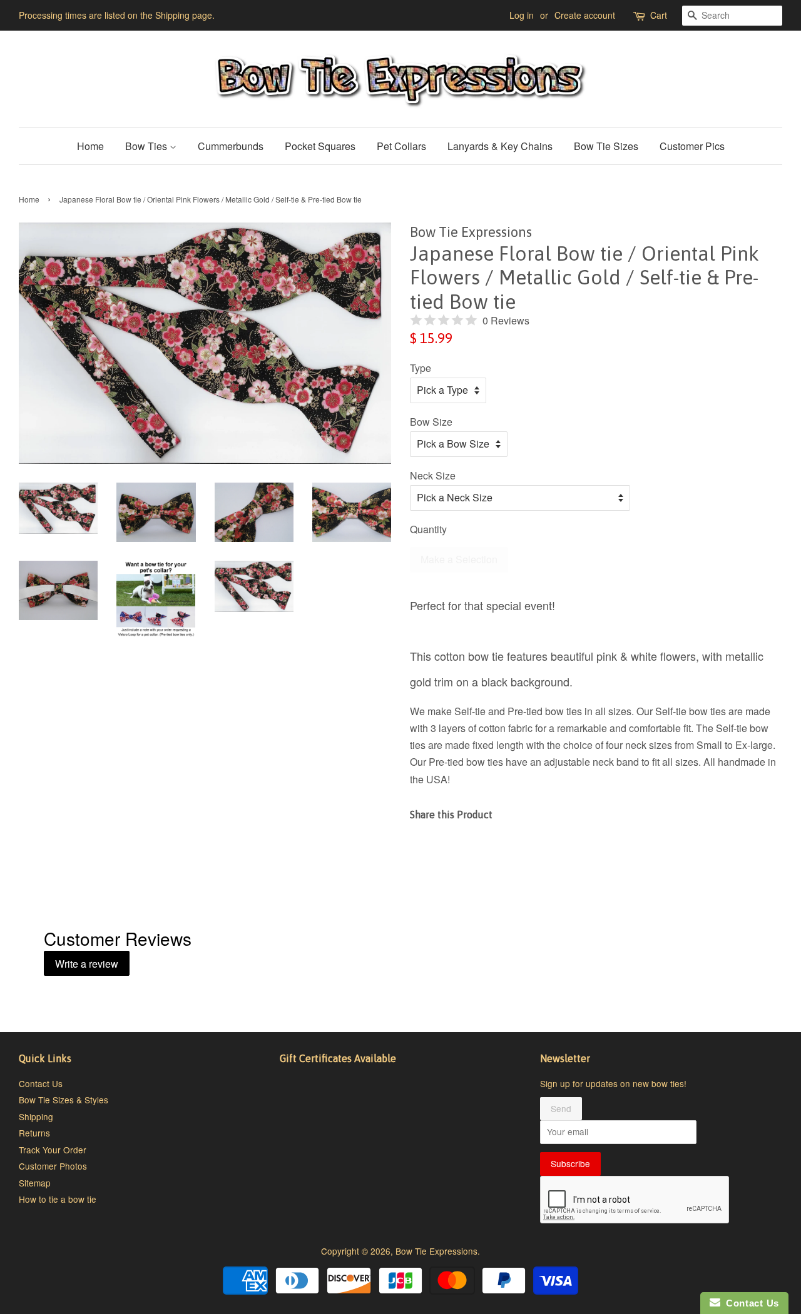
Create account (584, 15)
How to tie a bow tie (57, 1199)
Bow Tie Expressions (436, 1251)
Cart (658, 15)
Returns (34, 1132)
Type (420, 368)
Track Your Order (52, 1149)
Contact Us (41, 1083)
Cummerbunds (230, 146)
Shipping (36, 1116)
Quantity (428, 529)
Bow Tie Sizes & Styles (63, 1099)
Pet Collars (401, 146)
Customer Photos (53, 1166)
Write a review (86, 963)
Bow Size (431, 421)
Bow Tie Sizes (606, 146)
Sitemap (35, 1182)
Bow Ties (147, 146)
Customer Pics (692, 146)
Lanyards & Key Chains (500, 146)
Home (90, 146)
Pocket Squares (320, 146)
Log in (521, 15)
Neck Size (433, 475)
